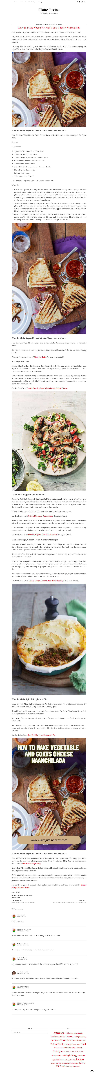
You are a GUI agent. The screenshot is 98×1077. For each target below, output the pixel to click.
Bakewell (76, 1033)
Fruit (55, 1047)
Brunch (59, 1037)
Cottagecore (78, 1036)
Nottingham (16, 897)
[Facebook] (82, 2)
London (65, 1052)
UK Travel (60, 1066)
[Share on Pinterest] (19, 892)
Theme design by (78, 1074)
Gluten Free (60, 1048)
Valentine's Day (68, 1066)
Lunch (69, 1051)
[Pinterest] (79, 2)
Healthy (72, 1047)
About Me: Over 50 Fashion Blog (27, 2)
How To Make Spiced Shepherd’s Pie (23, 902)
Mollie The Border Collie (78, 1051)
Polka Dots (63, 1060)
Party (58, 1059)
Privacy (40, 2)
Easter (84, 1040)
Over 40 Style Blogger (68, 1055)
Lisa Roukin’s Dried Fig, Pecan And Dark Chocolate (69, 902)
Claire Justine (49, 9)
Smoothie (61, 1063)
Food (21, 895)
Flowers (78, 1044)
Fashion (53, 1044)
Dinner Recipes (77, 1040)
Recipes (31, 895)
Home (15, 2)
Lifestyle (26, 895)
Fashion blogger (65, 1044)
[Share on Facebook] (17, 892)
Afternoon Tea (61, 1032)
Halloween (67, 1048)
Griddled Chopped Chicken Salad (40, 516)
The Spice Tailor (40, 357)
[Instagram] (77, 2)
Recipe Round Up (71, 1060)
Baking (80, 1033)
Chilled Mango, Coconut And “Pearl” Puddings (46, 580)
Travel (81, 1063)
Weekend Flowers (76, 1066)
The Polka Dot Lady (74, 1063)
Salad (57, 1063)
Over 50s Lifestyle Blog (32, 863)
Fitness (74, 1044)
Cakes (63, 1037)
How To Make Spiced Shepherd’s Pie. (41, 735)
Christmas (69, 1036)
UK (84, 1063)
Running (53, 1063)
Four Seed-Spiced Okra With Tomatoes (42, 534)
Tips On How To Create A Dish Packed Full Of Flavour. (47, 388)
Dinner (56, 1040)
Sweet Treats (66, 1063)
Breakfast (54, 1036)
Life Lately (79, 1048)
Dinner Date (17, 895)
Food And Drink (49, 24)
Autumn (71, 1033)
